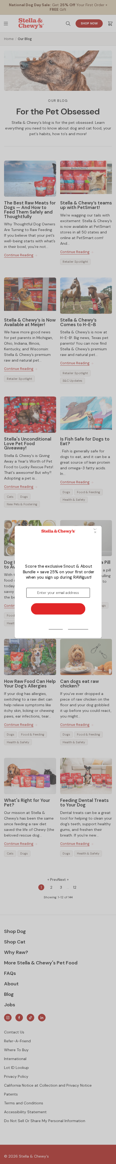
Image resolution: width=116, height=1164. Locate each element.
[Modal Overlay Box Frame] (58, 582)
